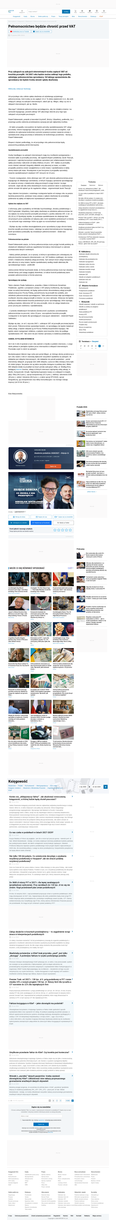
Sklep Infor (44, 1088)
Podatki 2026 (82, 407)
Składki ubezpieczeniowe (81, 1102)
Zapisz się (53, 443)
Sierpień (95, 341)
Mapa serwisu (97, 1119)
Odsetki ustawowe (79, 1106)
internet (19, 369)
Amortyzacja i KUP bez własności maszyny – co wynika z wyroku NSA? (91, 238)
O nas (10, 1119)
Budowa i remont (95, 1083)
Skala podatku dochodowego (82, 1108)
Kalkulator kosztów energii (87, 269)
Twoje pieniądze (64, 16)
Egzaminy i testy (29, 1104)
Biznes (33, 16)
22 (99, 346)
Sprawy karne (45, 1079)
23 (103, 346)
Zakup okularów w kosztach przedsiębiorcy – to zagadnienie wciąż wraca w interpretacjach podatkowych (91, 209)
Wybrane (100, 185)
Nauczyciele (28, 1102)
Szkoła (26, 1100)
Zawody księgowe (13, 1085)
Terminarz (86, 341)
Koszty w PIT (83, 314)
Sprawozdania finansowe (81, 1085)
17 (81, 346)
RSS (72, 1119)
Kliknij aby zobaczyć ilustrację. (19, 89)
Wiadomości (29, 21)
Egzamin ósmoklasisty (31, 1110)
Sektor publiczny (43, 16)
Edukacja (93, 16)
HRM (26, 1088)
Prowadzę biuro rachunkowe (82, 1079)
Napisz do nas (42, 494)
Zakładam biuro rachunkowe (82, 1077)
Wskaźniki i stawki (80, 1095)
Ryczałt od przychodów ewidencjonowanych (86, 318)
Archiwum (93, 1100)
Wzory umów (94, 1104)
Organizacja (11, 1098)
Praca (43, 1085)
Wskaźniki (85, 302)
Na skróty (94, 1095)
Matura (27, 1108)
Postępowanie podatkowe (87, 290)
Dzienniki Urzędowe (46, 1102)
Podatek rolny (83, 324)
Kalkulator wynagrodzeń (86, 261)
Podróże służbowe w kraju (82, 1098)
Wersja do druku (20, 494)
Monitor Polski (45, 1100)
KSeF (101, 16)
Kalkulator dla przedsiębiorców (88, 259)
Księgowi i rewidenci (14, 714)
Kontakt (78, 1119)
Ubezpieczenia (29, 1081)
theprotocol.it (94, 1108)
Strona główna (12, 21)
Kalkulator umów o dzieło (86, 267)
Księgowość (16, 16)
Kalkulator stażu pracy (64, 1106)
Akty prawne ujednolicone (48, 1106)
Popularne (83, 185)
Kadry (25, 16)
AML (76, 1088)
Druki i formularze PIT (85, 293)
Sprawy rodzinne (45, 1077)
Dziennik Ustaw (45, 1098)
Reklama (87, 1119)
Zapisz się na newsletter (65, 494)
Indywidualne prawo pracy (32, 1077)
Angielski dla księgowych (55, 714)
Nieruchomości (82, 16)
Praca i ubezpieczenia (64, 1081)
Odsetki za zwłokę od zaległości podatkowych (88, 308)
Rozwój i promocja (13, 1104)
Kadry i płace (11, 1106)
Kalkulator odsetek (63, 1104)
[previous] (50, 1027)
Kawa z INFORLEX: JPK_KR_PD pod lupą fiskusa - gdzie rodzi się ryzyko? (91, 242)
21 (96, 346)
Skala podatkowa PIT (85, 312)
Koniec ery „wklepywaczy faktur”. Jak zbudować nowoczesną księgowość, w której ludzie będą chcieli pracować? (91, 189)
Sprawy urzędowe (46, 1083)
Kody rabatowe (95, 1102)
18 (84, 346)
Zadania (10, 1102)
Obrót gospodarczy (42, 711)
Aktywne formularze (90, 285)
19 (88, 346)
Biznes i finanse (62, 1077)
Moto (73, 16)
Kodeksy (43, 1108)
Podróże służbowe (79, 1104)
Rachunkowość (83, 288)
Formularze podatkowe (86, 298)
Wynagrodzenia (29, 1079)
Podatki (20, 711)
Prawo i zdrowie (45, 1090)
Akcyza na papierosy (85, 327)
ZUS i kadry (53, 711)
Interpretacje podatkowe (86, 332)
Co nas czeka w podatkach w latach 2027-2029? (91, 194)
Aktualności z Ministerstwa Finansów (34, 714)
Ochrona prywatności (21, 1119)
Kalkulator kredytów (85, 272)
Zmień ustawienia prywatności (41, 1119)
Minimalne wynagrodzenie (82, 1100)
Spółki (59, 1079)
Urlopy (26, 1083)
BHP (26, 1085)
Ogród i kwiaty (95, 1085)
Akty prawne (45, 1095)
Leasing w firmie (62, 1085)
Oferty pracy (94, 1110)
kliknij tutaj (50, 1058)
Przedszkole (28, 1098)
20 (92, 346)
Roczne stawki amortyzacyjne (88, 322)
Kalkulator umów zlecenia (87, 264)
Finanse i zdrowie (62, 1088)
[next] (73, 1027)
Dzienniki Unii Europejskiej (48, 1104)
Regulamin (57, 1119)
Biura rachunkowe (80, 1075)
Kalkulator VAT (83, 274)
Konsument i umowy (46, 1081)
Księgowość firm (13, 1075)
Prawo (53, 16)
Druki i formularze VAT (85, 295)
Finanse (93, 1081)
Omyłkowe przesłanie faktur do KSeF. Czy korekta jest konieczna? (91, 228)
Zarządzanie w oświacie (31, 1106)
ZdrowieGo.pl (94, 1098)
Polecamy (80, 549)
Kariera (65, 1119)
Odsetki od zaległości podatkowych (89, 277)
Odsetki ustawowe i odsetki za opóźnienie (91, 304)
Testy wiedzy (28, 1112)
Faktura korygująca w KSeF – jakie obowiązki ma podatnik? (89, 223)
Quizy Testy (82, 329)
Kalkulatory (85, 251)
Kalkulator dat (83, 282)
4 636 (67, 1026)
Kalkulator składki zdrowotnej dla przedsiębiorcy (89, 255)
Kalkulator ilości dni (85, 279)
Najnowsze (92, 185)
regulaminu (41, 1046)
